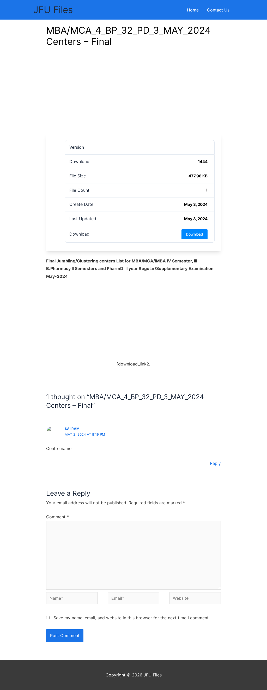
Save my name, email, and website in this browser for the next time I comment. (131, 617)
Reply (215, 463)
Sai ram (72, 429)
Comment (57, 516)
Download (194, 234)
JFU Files (53, 9)
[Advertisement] (133, 94)
